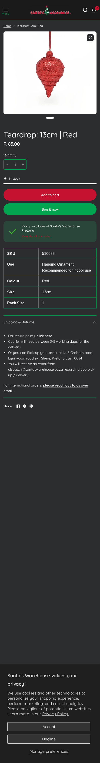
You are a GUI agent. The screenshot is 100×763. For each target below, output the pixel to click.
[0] (93, 10)
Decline (49, 738)
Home (7, 25)
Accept (49, 726)
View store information (36, 236)
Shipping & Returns (18, 322)
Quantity (9, 155)
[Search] (85, 10)
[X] (24, 406)
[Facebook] (18, 406)
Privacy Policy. (55, 713)
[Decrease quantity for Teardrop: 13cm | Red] (7, 164)
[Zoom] (90, 37)
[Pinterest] (31, 406)
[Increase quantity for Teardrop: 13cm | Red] (23, 164)
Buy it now (50, 209)
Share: (8, 406)
